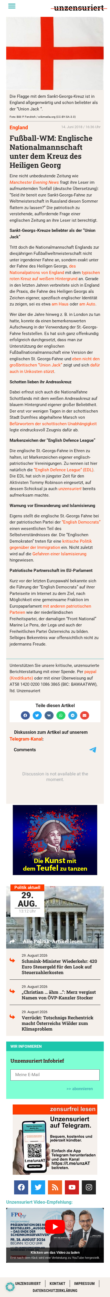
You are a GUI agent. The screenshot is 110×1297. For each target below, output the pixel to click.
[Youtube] (72, 1187)
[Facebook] (21, 1187)
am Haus (60, 304)
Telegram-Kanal (26, 739)
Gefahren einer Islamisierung (59, 553)
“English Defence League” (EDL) (63, 469)
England (19, 127)
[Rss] (55, 1187)
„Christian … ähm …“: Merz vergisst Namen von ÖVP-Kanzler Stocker (59, 995)
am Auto (87, 304)
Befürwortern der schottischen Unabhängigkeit (53, 423)
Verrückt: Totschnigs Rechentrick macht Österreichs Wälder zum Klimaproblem (57, 1023)
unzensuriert (70, 488)
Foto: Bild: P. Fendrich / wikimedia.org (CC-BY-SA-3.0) (43, 116)
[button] (12, 6)
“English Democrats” (81, 522)
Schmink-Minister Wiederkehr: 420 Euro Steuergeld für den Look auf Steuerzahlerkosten (59, 966)
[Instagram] (89, 1187)
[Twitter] (38, 1187)
